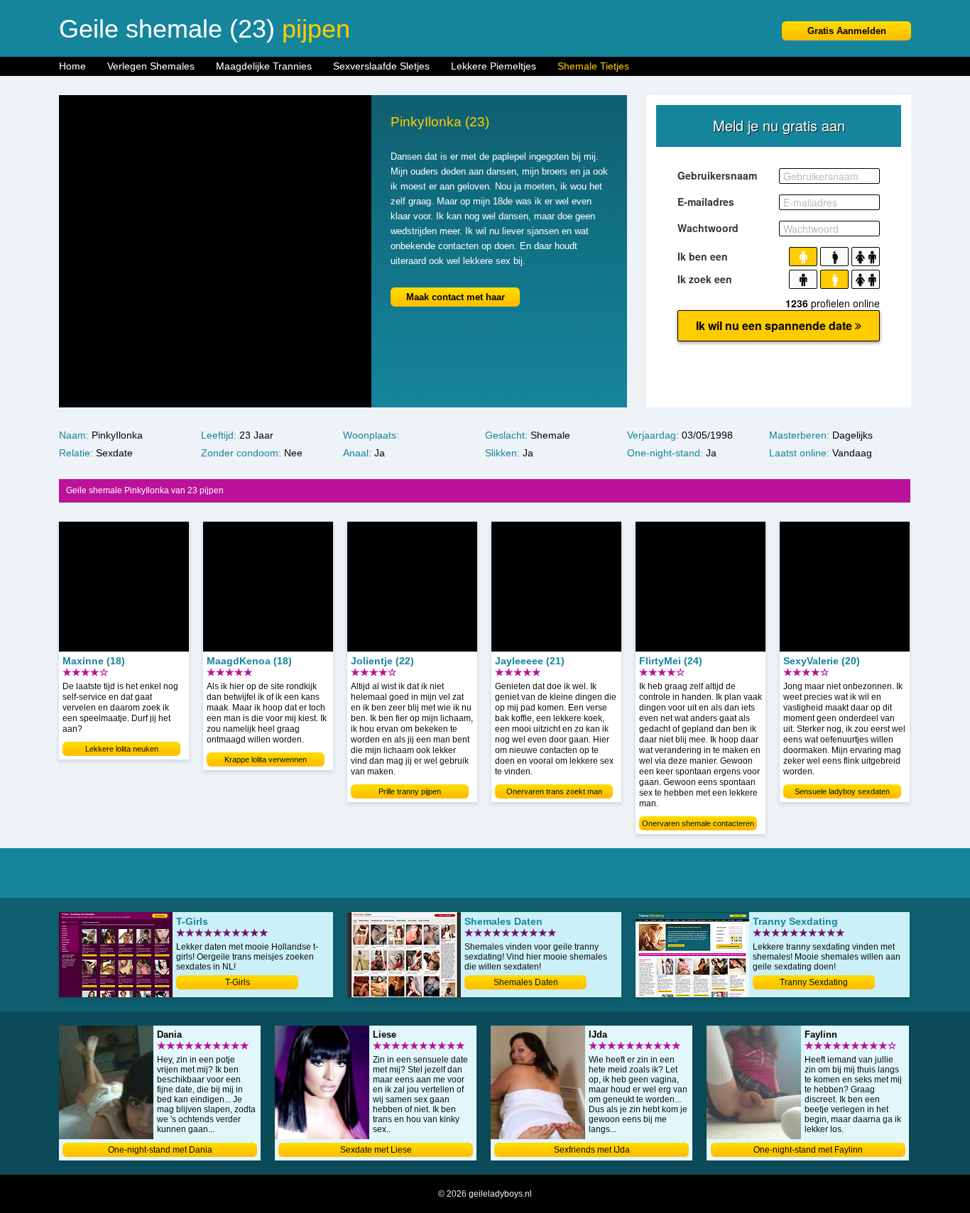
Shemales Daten (526, 982)
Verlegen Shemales (151, 66)
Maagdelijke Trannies (264, 66)
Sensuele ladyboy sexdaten (842, 791)
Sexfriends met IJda (592, 1150)
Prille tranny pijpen (409, 791)
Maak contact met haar (455, 297)
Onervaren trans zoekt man (554, 791)
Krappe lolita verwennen (265, 759)
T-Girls (237, 982)
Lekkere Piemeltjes (493, 66)
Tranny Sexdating (814, 982)
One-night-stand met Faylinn (808, 1150)
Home (72, 66)
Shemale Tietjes (593, 66)
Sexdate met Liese (376, 1150)
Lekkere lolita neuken (121, 749)
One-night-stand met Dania (160, 1150)
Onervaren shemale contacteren (698, 823)
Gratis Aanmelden (846, 31)
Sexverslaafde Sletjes (381, 66)
